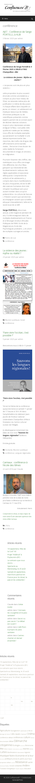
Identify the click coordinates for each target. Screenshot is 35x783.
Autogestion (15, 730)
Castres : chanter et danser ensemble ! (16, 638)
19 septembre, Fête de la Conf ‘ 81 (14, 662)
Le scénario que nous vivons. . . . (12, 668)
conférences (18, 737)
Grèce (6, 749)
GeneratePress (17, 780)
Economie (22, 745)
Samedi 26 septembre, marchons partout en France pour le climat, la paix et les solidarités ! (17, 677)
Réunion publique (12, 320)
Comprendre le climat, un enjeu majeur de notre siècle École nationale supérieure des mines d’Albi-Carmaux (17, 516)
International (16, 749)
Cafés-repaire (15, 734)
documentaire (4, 741)
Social (22, 320)
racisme (13, 762)
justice (20, 749)
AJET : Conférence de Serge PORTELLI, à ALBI (17, 33)
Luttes (3, 752)
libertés (26, 748)
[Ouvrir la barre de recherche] (32, 19)
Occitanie (8, 450)
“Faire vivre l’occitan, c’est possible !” (16, 334)
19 (12, 705)
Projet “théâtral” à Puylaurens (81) (14, 665)
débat (11, 741)
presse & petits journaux (22, 759)
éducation (27, 768)
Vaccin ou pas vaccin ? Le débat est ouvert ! (16, 621)
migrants (27, 752)
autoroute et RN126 (26, 731)
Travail (17, 768)
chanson (23, 734)
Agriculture (5, 730)
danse (32, 737)
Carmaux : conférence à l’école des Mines (15, 464)
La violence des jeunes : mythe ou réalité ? (15, 252)
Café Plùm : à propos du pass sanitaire (17, 630)
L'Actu (7, 525)
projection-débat (5, 762)
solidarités (18, 766)
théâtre (26, 765)
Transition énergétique (7, 769)
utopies (21, 768)
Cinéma (31, 733)
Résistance (21, 762)
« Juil (2, 718)
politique (8, 758)
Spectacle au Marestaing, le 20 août (14, 671)
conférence (9, 241)
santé (30, 762)
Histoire (10, 749)
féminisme (29, 745)
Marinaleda (20, 752)
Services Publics (4, 766)
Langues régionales (23, 453)
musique (4, 755)
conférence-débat (6, 737)
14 (21, 701)
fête (2, 748)
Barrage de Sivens (5, 734)
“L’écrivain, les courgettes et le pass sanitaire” (17, 613)
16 (31, 701)
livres (31, 749)
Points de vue (10, 238)
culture (26, 737)
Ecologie (16, 745)
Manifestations (12, 752)
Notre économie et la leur (21, 755)
